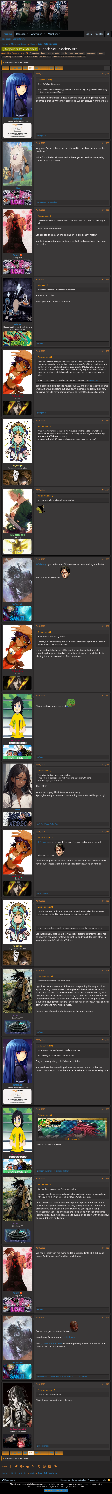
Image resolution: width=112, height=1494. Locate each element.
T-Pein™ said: (43, 770)
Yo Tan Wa (17, 604)
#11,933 (105, 901)
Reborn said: (43, 632)
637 (51, 68)
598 (36, 68)
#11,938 (105, 1248)
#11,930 (105, 695)
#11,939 (105, 1317)
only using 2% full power (12, 56)
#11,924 (105, 279)
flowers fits (34, 53)
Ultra (17, 188)
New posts (6, 38)
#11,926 (105, 420)
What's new (36, 33)
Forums (8, 33)
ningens (101, 53)
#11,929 (105, 626)
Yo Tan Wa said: (44, 495)
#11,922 (105, 143)
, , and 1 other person (63, 1376)
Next (58, 68)
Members (53, 33)
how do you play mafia (50, 53)
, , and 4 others (54, 1171)
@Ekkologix (42, 564)
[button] (27, 34)
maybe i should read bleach (73, 53)
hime (17, 809)
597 (30, 68)
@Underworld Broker (51, 1343)
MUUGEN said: (44, 1045)
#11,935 (105, 1040)
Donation (21, 33)
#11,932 (105, 831)
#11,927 (105, 490)
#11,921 (105, 73)
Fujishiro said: (44, 79)
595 (19, 68)
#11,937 (105, 1178)
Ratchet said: (43, 216)
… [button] (15, 68)
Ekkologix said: (44, 907)
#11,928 (105, 559)
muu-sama (91, 53)
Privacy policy (93, 1480)
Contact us (65, 1480)
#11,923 (105, 210)
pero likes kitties (31, 56)
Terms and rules (79, 1480)
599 (41, 68)
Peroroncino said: (45, 1390)
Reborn (18, 324)
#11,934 (105, 970)
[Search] (108, 34)
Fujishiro (7, 53)
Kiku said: (42, 285)
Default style (9, 1480)
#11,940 (105, 1384)
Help (104, 1480)
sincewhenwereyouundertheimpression (69, 56)
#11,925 (105, 351)
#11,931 (105, 764)
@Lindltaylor (69, 1337)
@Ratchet (93, 380)
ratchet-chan (45, 56)
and (48, 202)
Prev (6, 68)
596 (25, 68)
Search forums (19, 38)
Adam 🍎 (17, 254)
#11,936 (105, 1109)
